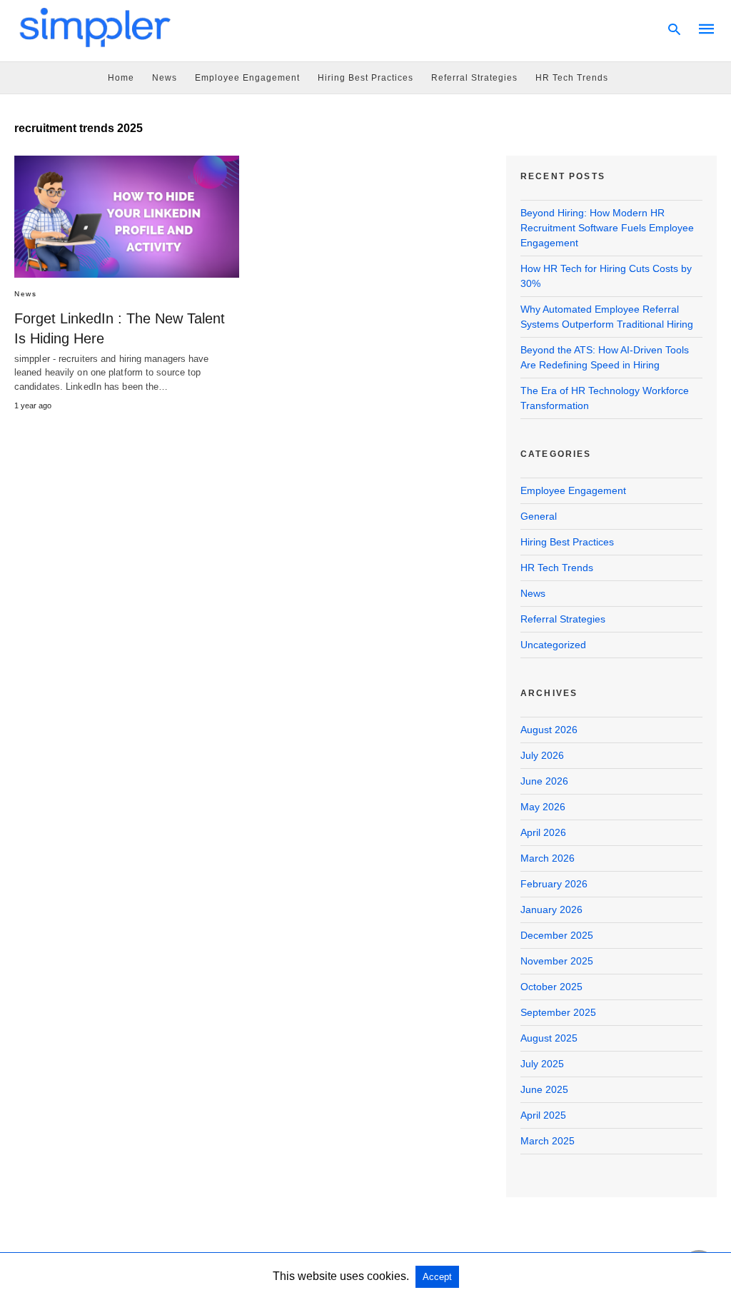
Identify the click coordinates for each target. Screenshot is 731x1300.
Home (121, 78)
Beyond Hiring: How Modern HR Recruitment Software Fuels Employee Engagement (607, 227)
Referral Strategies (474, 78)
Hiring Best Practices (365, 78)
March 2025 (547, 1141)
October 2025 (551, 986)
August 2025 (549, 1038)
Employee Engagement (247, 78)
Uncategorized (553, 644)
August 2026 (549, 729)
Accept (437, 1276)
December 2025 (556, 935)
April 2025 (543, 1115)
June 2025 (544, 1089)
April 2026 (543, 832)
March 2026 (547, 858)
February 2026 (554, 884)
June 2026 (544, 781)
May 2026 (542, 806)
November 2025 (556, 961)
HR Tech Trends (571, 78)
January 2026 (551, 909)
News (164, 78)
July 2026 (542, 755)
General (538, 516)
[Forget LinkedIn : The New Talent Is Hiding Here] (126, 217)
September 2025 (558, 1012)
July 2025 (542, 1063)
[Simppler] (95, 27)
